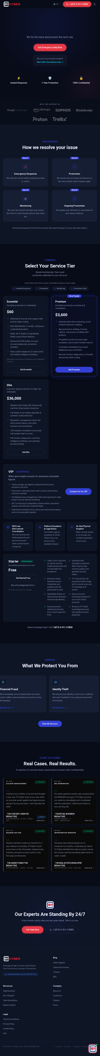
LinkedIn (59, 1046)
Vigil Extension (9, 991)
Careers (56, 1000)
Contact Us (57, 996)
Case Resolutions (10, 1000)
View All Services (50, 724)
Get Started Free (23, 578)
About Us (57, 991)
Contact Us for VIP (78, 491)
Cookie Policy (8, 1029)
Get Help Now (32, 929)
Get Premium (74, 370)
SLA (5, 1033)
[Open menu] (94, 4)
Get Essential (26, 369)
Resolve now (37, 708)
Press (55, 1005)
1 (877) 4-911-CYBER (63, 929)
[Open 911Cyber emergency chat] (93, 1048)
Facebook (67, 1046)
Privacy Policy (8, 1024)
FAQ (55, 977)
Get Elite (25, 452)
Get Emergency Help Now (50, 47)
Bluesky (85, 1046)
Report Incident (9, 1005)
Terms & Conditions (11, 1019)
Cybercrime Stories (61, 967)
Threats (56, 972)
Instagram (76, 1046)
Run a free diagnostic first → (23, 585)
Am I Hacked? (8, 996)
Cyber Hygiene (59, 963)
